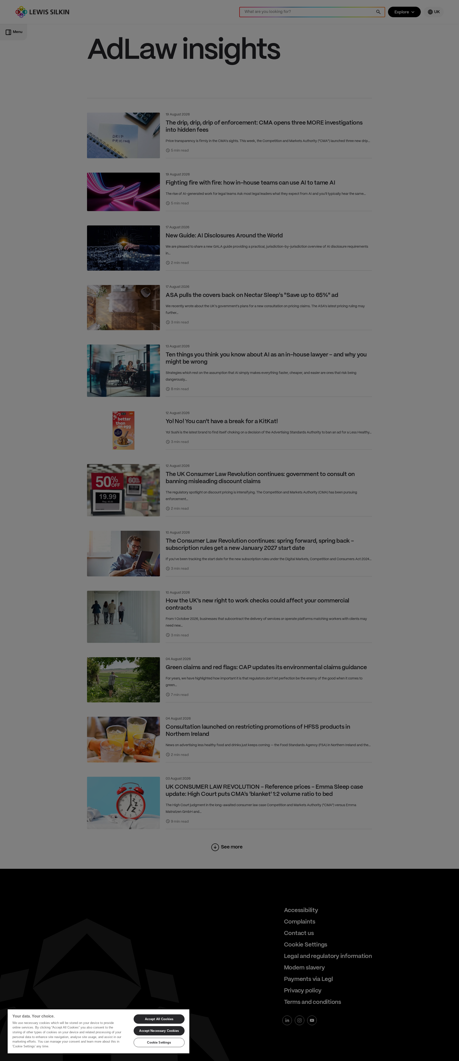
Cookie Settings (159, 1042)
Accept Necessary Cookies (159, 1031)
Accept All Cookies (159, 1019)
